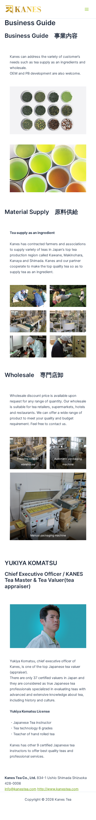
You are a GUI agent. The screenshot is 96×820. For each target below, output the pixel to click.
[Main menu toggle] (86, 9)
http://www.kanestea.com (58, 789)
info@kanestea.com (20, 789)
